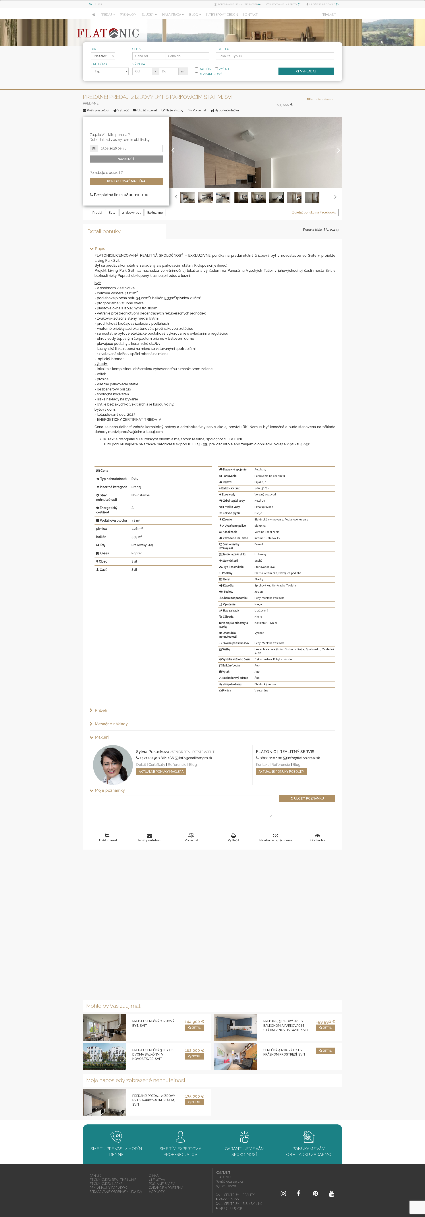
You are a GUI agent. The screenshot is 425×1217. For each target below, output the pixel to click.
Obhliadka (317, 840)
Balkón (204, 69)
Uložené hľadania (323, 4)
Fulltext (223, 49)
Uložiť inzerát (147, 110)
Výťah (223, 69)
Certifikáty (157, 765)
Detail (141, 765)
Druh (95, 49)
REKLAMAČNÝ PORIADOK (108, 1188)
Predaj (97, 212)
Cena (136, 49)
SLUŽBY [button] (148, 14)
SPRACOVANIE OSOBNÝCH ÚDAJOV (116, 1192)
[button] (172, 166)
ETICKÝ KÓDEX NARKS (106, 1184)
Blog (193, 765)
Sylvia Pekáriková (152, 751)
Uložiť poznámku (308, 798)
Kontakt (262, 765)
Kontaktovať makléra (126, 181)
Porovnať (199, 110)
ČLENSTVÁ (157, 1180)
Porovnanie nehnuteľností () (239, 4)
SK (90, 4)
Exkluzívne (155, 212)
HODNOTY (157, 1192)
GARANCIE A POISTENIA (166, 1188)
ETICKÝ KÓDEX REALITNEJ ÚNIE (113, 1180)
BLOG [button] (193, 14)
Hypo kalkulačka (226, 110)
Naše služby (174, 110)
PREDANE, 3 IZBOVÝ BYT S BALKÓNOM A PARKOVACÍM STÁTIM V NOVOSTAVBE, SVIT (285, 1025)
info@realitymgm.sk (195, 758)
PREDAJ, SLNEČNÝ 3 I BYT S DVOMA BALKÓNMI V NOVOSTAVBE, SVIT (153, 1054)
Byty (112, 212)
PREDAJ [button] (106, 14)
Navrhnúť (126, 159)
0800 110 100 (270, 758)
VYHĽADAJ (307, 71)
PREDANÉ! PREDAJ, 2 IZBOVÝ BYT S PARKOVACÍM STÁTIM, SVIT (153, 1100)
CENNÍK (95, 1176)
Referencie (177, 765)
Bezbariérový (210, 74)
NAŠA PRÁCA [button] (171, 14)
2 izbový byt (131, 212)
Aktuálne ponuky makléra (161, 771)
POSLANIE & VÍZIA (162, 1184)
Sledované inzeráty (285, 4)
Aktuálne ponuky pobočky (281, 771)
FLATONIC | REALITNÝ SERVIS (285, 751)
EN (100, 4)
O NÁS (153, 1176)
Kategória (99, 64)
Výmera (138, 64)
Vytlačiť (122, 110)
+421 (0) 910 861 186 (156, 758)
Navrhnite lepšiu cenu (322, 99)
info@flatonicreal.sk (303, 758)
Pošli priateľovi (97, 110)
